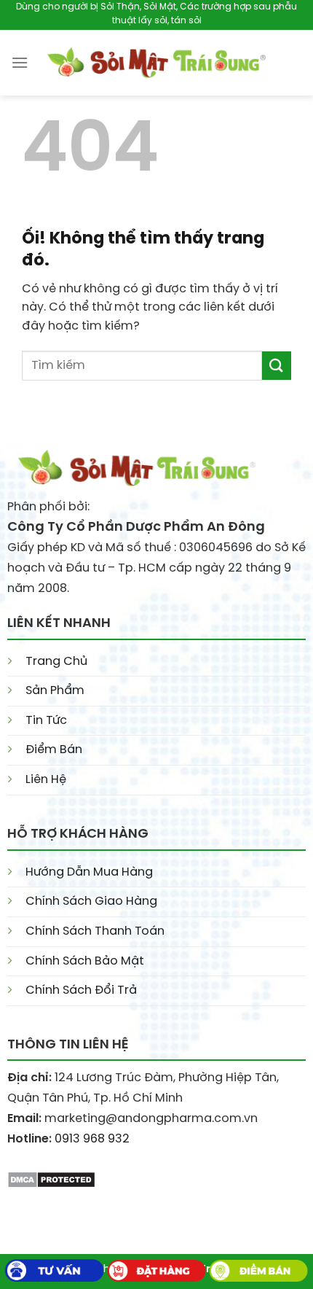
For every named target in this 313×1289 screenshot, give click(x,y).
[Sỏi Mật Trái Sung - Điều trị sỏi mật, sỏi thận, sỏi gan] (156, 62)
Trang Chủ (56, 661)
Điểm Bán (53, 750)
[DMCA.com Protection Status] (51, 1178)
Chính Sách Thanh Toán (95, 931)
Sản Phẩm (54, 691)
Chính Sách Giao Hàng (91, 901)
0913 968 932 (92, 1139)
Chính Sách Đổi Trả (81, 990)
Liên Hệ (45, 780)
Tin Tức (46, 720)
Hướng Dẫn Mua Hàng (89, 872)
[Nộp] (276, 365)
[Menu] (19, 62)
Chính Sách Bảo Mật (84, 961)
